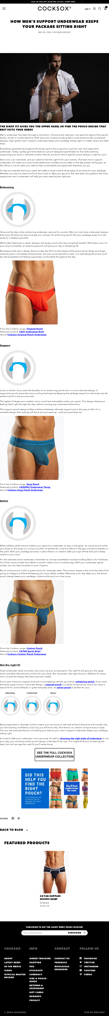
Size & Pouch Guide (38, 980)
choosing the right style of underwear (81, 738)
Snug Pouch (33, 484)
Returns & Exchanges (36, 987)
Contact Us (62, 958)
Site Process (94, 1012)
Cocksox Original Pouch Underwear (27, 334)
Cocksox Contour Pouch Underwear (26, 654)
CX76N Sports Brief (30, 651)
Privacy (34, 1000)
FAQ (31, 966)
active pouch (64, 687)
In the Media (12, 966)
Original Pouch (35, 328)
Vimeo (87, 974)
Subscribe (75, 932)
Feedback (60, 962)
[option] (54, 2)
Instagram (90, 966)
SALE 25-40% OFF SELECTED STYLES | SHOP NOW (53, 2)
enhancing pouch (85, 681)
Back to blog (12, 830)
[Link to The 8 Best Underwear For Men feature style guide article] (54, 788)
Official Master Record (15, 976)
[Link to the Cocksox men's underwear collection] (54, 754)
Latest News (12, 962)
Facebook (90, 958)
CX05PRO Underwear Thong (34, 487)
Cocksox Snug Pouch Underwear (25, 490)
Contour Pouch (35, 648)
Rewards (35, 996)
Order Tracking (40, 958)
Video (8, 970)
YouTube (89, 970)
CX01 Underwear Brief (31, 331)
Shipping (35, 962)
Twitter (89, 962)
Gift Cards (36, 992)
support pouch (54, 684)
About (8, 958)
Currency (35, 974)
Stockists (36, 970)
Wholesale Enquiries (61, 968)
